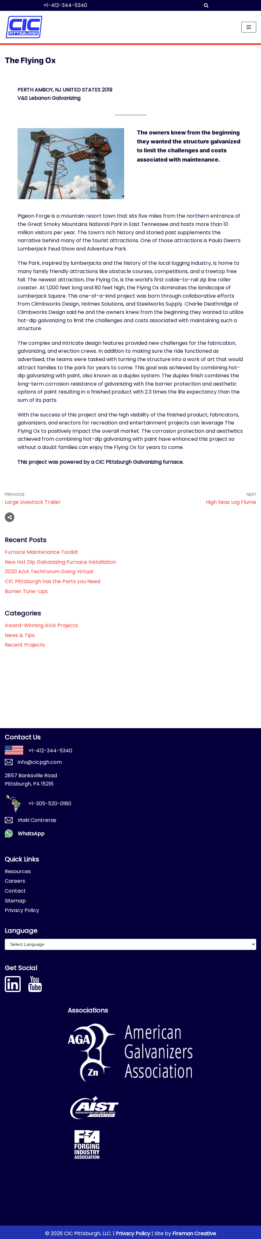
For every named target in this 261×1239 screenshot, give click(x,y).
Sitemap (15, 900)
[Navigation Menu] (248, 27)
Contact (15, 891)
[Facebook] (23, 517)
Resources (18, 871)
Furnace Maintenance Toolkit (41, 552)
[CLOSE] (228, 5)
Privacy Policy (22, 910)
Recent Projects (25, 644)
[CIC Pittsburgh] (24, 27)
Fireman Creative (194, 1233)
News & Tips (20, 635)
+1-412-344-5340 (65, 5)
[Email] (48, 517)
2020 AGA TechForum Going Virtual (49, 571)
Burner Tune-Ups (26, 591)
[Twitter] (35, 517)
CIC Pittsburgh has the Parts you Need (52, 581)
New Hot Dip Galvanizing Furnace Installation (60, 562)
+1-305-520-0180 (49, 803)
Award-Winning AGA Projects (41, 625)
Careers (15, 881)
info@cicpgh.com (40, 762)
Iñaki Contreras (37, 820)
